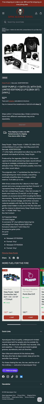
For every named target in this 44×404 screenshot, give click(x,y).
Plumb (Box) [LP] (29, 294)
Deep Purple (6, 83)
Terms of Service (29, 397)
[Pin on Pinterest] (18, 258)
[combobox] (22, 22)
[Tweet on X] (10, 258)
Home (3, 28)
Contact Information (8, 399)
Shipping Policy (31, 395)
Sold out (22, 125)
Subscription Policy (17, 397)
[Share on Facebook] (14, 258)
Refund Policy (6, 397)
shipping (11, 101)
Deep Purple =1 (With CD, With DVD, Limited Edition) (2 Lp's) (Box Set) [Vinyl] (22, 30)
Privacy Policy (21, 395)
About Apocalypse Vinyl (8, 395)
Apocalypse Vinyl (11, 392)
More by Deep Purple (10, 253)
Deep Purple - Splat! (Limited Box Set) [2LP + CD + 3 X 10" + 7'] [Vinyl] (11, 295)
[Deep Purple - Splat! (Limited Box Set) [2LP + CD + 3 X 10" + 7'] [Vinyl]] (11, 277)
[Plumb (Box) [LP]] (30, 277)
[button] (40, 13)
